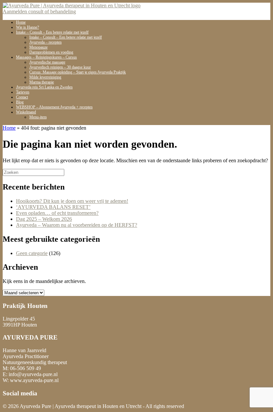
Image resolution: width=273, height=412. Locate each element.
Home (9, 128)
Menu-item (38, 117)
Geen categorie (32, 253)
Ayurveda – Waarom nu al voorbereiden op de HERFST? (76, 225)
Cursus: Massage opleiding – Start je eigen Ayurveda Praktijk (77, 72)
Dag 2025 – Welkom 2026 (44, 219)
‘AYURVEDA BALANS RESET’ (53, 207)
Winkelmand (26, 112)
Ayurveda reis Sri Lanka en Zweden (44, 87)
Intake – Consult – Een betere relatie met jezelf (65, 37)
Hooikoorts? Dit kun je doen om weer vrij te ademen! (72, 201)
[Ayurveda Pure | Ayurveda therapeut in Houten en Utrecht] (71, 5)
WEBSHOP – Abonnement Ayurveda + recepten (54, 107)
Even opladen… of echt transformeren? (57, 213)
